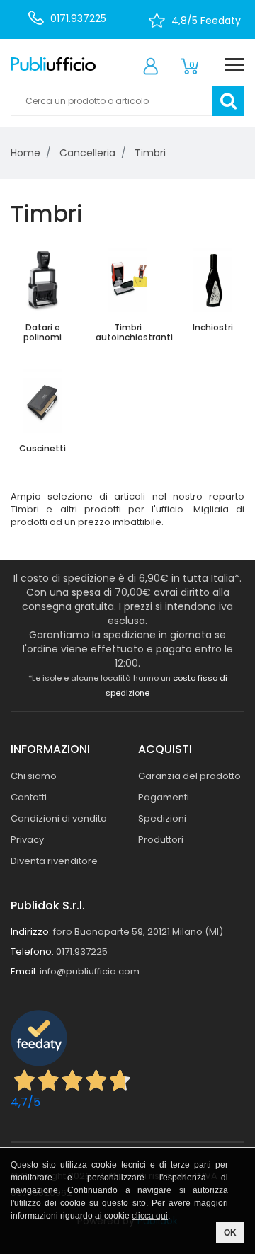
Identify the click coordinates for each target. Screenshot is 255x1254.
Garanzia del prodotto (189, 776)
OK (230, 1233)
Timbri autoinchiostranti (134, 332)
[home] (53, 64)
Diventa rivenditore (54, 861)
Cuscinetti (42, 448)
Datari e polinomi (42, 332)
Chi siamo (34, 776)
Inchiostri (213, 327)
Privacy (27, 839)
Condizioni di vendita (59, 818)
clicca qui (150, 1216)
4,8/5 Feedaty (206, 20)
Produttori (160, 839)
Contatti (29, 797)
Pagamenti (163, 797)
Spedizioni (162, 818)
